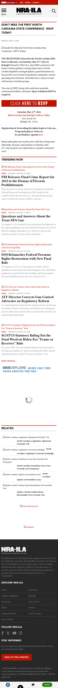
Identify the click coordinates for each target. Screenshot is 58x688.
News (3, 173)
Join (21, 3)
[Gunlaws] (29, 526)
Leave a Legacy (35, 613)
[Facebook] (8, 686)
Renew (27, 3)
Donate (36, 3)
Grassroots (6, 601)
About (4, 607)
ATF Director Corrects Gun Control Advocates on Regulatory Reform (27, 299)
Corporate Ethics (8, 613)
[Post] (20, 686)
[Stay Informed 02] (29, 506)
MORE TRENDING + (8, 361)
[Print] (33, 686)
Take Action (33, 601)
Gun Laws (32, 590)
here (40, 134)
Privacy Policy (7, 619)
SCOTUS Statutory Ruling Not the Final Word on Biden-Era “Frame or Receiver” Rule (27, 339)
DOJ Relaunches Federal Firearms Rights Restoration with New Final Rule (26, 258)
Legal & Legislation (9, 595)
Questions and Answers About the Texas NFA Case (26, 218)
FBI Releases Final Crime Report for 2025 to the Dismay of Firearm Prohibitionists (27, 181)
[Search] (54, 11)
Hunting (32, 595)
